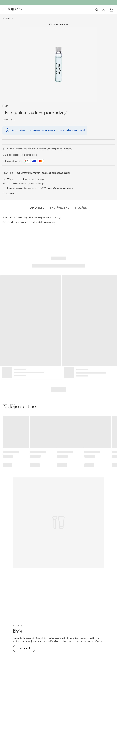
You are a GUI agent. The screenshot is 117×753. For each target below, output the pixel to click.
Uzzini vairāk (8, 193)
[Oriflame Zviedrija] (15, 9)
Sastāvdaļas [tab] (59, 208)
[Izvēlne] (4, 10)
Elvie (5, 106)
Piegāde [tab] (81, 208)
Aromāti (9, 18)
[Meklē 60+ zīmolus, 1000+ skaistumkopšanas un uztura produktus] (96, 9)
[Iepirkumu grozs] (111, 10)
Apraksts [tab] (37, 208)
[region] (58, 64)
